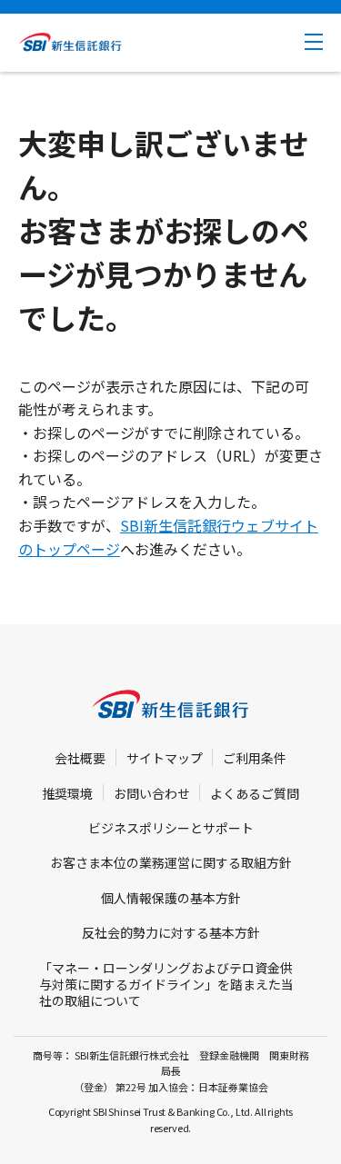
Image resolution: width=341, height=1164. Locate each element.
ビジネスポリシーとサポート (171, 828)
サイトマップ (164, 758)
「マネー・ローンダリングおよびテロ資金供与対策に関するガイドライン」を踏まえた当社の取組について (166, 984)
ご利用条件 (254, 758)
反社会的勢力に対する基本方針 (171, 932)
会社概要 (80, 758)
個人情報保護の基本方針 (171, 898)
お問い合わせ (152, 793)
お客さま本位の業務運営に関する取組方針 (171, 862)
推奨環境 (67, 793)
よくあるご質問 (254, 793)
